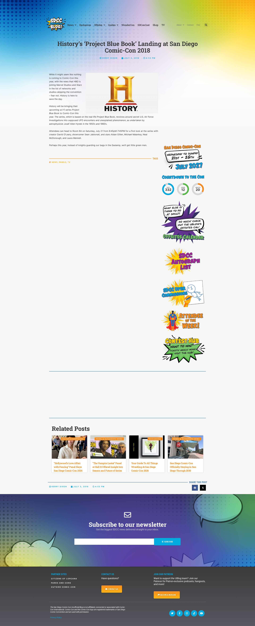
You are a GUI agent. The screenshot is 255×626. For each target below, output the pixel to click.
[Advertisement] (127, 7)
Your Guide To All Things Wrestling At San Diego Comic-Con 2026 (144, 467)
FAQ (198, 25)
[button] (206, 25)
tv (69, 162)
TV (163, 25)
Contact (190, 25)
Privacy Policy (56, 617)
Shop (155, 25)
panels (62, 162)
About (179, 25)
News (70, 25)
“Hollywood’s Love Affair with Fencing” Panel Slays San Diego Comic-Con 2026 (68, 467)
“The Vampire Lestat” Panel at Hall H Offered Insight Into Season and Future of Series (107, 467)
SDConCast (144, 25)
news (55, 162)
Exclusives (85, 25)
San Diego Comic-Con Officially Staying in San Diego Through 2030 (183, 467)
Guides (111, 25)
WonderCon (128, 25)
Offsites (98, 25)
